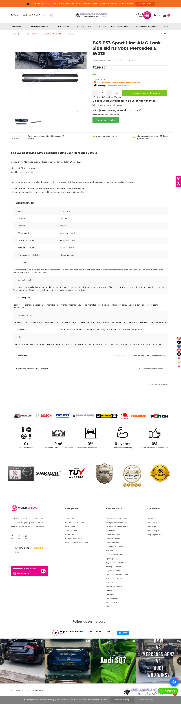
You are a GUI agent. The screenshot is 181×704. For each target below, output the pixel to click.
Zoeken (16, 15)
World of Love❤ (112, 602)
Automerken (17, 26)
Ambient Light (83, 26)
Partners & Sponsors (114, 586)
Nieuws (109, 590)
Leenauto (110, 594)
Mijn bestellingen (154, 523)
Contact (166, 26)
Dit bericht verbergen (122, 700)
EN (39, 15)
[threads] (179, 354)
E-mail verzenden (105, 120)
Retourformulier (112, 543)
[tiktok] (179, 342)
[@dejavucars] (55, 632)
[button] (168, 691)
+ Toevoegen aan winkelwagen (144, 93)
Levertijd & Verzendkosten (117, 527)
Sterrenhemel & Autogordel (145, 26)
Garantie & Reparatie (114, 547)
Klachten (109, 550)
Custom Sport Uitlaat (120, 26)
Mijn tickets (151, 527)
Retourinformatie (113, 539)
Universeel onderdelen (39, 26)
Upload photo (111, 558)
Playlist (109, 606)
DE (33, 15)
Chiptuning (101, 26)
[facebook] (179, 346)
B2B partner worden (114, 578)
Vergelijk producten (155, 535)
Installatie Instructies (114, 554)
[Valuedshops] (179, 358)
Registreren (151, 519)
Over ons (110, 582)
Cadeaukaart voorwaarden (117, 574)
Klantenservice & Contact (116, 519)
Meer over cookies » (146, 700)
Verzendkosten (163, 384)
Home (13, 34)
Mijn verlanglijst (153, 531)
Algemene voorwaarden (116, 562)
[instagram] (179, 338)
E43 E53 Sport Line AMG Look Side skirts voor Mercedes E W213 (47, 34)
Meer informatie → (38, 527)
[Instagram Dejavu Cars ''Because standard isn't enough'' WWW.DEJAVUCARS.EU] (19, 536)
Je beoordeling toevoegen (152, 369)
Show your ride (112, 598)
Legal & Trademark (113, 570)
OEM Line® (38, 690)
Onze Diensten (63, 26)
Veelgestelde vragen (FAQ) (117, 523)
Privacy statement (113, 566)
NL (26, 15)
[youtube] (179, 350)
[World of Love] (179, 366)
